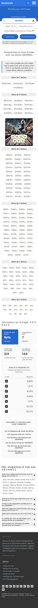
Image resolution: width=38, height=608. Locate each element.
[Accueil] (7, 3)
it (17, 586)
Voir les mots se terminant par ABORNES (19, 447)
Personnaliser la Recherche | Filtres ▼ (19, 31)
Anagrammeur (8, 566)
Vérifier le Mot (10, 37)
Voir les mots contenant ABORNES (19, 443)
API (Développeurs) (10, 579)
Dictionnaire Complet (11, 571)
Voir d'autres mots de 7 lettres (19, 434)
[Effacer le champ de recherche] (33, 20)
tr (28, 586)
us (3, 589)
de (7, 586)
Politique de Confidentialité (13, 576)
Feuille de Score (9, 574)
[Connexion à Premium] (28, 3)
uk (32, 586)
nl (21, 586)
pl (24, 586)
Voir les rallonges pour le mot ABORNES (19, 452)
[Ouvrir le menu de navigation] (33, 3)
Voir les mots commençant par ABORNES (19, 438)
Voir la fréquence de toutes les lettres (19, 431)
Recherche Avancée (10, 568)
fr (14, 586)
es (10, 586)
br (3, 586)
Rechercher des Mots (28, 37)
